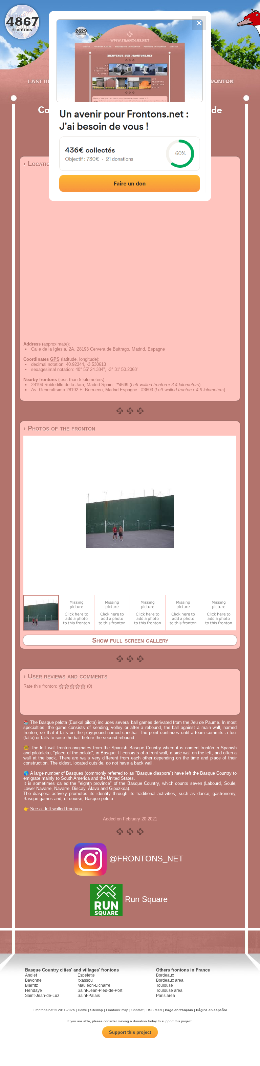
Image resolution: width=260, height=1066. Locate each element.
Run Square (146, 899)
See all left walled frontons (56, 808)
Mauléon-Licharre (94, 985)
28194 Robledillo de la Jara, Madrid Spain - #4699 (79, 384)
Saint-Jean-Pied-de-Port (100, 990)
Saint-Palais (89, 995)
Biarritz (31, 985)
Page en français (179, 1010)
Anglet (31, 975)
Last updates (48, 81)
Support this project (130, 1032)
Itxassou (85, 980)
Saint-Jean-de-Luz (42, 995)
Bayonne (33, 980)
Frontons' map (117, 1010)
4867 (22, 21)
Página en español (211, 1010)
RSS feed (154, 1010)
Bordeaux (165, 975)
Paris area (165, 995)
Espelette (86, 975)
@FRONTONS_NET (146, 858)
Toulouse (164, 985)
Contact (137, 1010)
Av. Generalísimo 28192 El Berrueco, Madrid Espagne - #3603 (92, 389)
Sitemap (96, 1010)
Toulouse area (169, 990)
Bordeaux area (169, 980)
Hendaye (33, 990)
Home (82, 1010)
